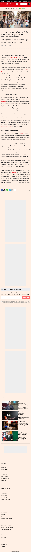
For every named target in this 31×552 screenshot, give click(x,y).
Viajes (2, 472)
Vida (2, 465)
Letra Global (4, 495)
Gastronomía (4, 476)
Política (3, 461)
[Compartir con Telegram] (10, 190)
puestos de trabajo (6, 126)
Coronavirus (21, 49)
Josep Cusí (16, 1)
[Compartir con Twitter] (4, 190)
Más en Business (7, 398)
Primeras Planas (5, 478)
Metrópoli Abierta (5, 488)
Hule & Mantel (4, 502)
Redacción (3, 52)
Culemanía (3, 493)
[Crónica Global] (10, 4)
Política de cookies (6, 521)
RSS (2, 516)
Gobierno (15, 116)
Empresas (15, 49)
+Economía (4, 474)
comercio (13, 172)
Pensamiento (4, 469)
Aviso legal (4, 512)
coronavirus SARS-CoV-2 (16, 57)
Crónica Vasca (4, 491)
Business (3, 463)
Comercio (10, 49)
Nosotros (3, 510)
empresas (3, 101)
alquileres (20, 133)
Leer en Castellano (4, 6)
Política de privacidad (6, 518)
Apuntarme (26, 297)
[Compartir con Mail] (12, 190)
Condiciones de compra (7, 527)
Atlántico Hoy (4, 497)
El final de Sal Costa (9, 1)
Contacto (3, 514)
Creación (3, 467)
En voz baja (4, 480)
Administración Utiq (6, 529)
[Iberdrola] (22, 8)
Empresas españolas (6, 525)
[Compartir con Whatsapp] (7, 190)
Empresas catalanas (6, 523)
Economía (5, 49)
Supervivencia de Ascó (23, 1)
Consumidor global (6, 499)
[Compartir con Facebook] (2, 190)
